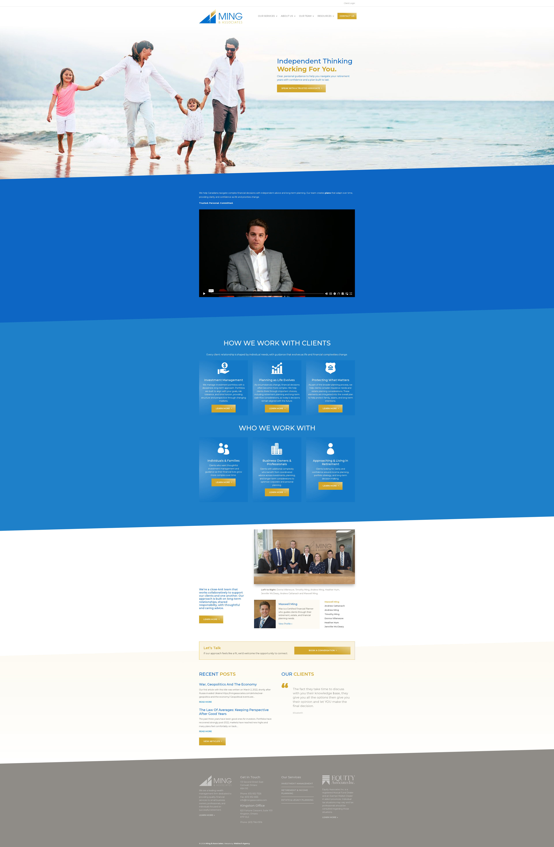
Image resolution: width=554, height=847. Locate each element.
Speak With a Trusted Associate (300, 88)
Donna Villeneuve (334, 618)
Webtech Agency (242, 843)
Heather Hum (332, 622)
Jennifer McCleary (334, 626)
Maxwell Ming (332, 602)
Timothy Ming (332, 614)
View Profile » (285, 623)
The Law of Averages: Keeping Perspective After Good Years (234, 712)
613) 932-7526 (254, 793)
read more (205, 702)
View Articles (211, 741)
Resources (325, 16)
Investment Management (297, 783)
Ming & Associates (214, 843)
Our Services (266, 16)
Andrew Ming (332, 610)
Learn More (223, 408)
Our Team (305, 16)
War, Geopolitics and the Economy (228, 684)
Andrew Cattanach (335, 606)
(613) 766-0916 (255, 822)
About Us (287, 16)
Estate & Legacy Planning (297, 800)
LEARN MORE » (207, 815)
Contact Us (347, 16)
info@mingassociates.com (253, 800)
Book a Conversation (322, 650)
